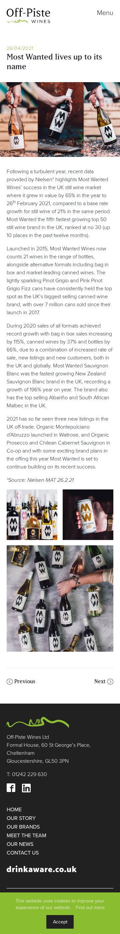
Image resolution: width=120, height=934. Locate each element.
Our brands (23, 827)
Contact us (23, 853)
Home (14, 809)
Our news (20, 844)
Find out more (90, 907)
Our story (21, 818)
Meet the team (26, 835)
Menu (105, 13)
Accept (60, 922)
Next (100, 681)
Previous (24, 681)
